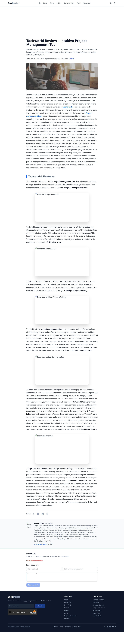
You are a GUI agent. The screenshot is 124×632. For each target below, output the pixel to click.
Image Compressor (99, 608)
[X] (104, 626)
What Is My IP (97, 616)
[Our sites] (19, 3)
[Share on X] (33, 514)
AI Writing (96, 602)
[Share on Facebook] (38, 514)
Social (45, 3)
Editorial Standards (70, 616)
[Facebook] (107, 626)
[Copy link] (47, 514)
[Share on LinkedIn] (42, 514)
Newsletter (87, 3)
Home (66, 599)
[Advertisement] (62, 22)
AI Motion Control (98, 605)
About (66, 613)
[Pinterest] (115, 626)
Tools (52, 3)
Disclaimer (68, 626)
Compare (67, 608)
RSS (79, 626)
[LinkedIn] (110, 626)
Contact (66, 618)
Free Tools (67, 605)
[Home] (39, 3)
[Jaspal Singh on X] (48, 544)
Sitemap (74, 626)
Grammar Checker (98, 599)
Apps (78, 3)
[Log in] (114, 3)
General (71, 59)
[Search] (110, 3)
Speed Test (96, 613)
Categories (67, 602)
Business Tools (69, 3)
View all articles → (40, 544)
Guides (58, 3)
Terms (61, 626)
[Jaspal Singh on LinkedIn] (51, 544)
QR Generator (97, 610)
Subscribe (40, 606)
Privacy (56, 626)
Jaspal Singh (30, 59)
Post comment (33, 585)
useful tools (68, 107)
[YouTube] (113, 626)
